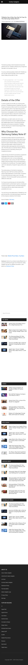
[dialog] (14, 332)
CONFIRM (9, 359)
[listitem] (14, 330)
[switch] (22, 333)
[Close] (25, 303)
